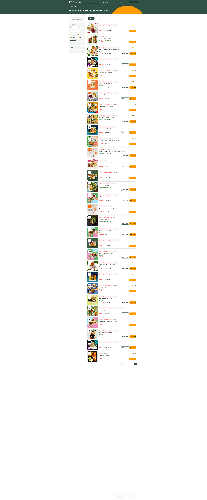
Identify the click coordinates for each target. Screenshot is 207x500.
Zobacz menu (125, 30)
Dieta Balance (102, 242)
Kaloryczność (72, 43)
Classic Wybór (102, 174)
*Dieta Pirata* (110, 128)
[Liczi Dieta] (89, 36)
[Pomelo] (89, 25)
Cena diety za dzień (74, 51)
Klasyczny (101, 276)
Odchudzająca (102, 253)
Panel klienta (124, 2)
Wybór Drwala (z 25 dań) (105, 49)
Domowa (101, 94)
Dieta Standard (102, 162)
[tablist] (94, 18)
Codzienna (101, 196)
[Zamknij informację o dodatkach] (134, 496)
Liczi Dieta (109, 38)
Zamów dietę (132, 2)
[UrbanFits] (89, 70)
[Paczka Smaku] (89, 353)
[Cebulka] (89, 138)
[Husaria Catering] (89, 115)
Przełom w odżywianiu (112, 174)
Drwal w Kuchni (115, 49)
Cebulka (118, 140)
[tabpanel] (112, 193)
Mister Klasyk (102, 106)
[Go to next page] (135, 364)
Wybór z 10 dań (102, 38)
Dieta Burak (108, 196)
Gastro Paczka (108, 83)
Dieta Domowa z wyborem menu (107, 140)
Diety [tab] (91, 18)
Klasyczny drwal (103, 264)
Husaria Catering (110, 117)
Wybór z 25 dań (102, 72)
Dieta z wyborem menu (104, 27)
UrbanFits (110, 72)
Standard (101, 83)
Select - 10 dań (102, 151)
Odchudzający (102, 128)
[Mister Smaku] (89, 104)
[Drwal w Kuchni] (89, 48)
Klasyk (100, 287)
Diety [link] (75, 6)
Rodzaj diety (72, 24)
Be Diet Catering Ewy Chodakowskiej (116, 151)
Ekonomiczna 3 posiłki (104, 321)
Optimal (100, 208)
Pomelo (113, 27)
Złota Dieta (107, 185)
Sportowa (101, 219)
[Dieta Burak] (89, 195)
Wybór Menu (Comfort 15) (105, 230)
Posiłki (71, 47)
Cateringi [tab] (98, 18)
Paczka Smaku (108, 355)
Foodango (71, 6)
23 (132, 363)
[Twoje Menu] (89, 93)
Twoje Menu (107, 94)
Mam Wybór (102, 60)
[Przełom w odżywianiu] (89, 172)
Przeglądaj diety (104, 2)
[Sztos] (89, 59)
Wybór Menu (102, 117)
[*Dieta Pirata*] (89, 127)
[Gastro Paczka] (89, 82)
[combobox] (129, 18)
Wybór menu (102, 298)
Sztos (107, 60)
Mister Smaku (109, 106)
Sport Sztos (101, 343)
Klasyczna (101, 355)
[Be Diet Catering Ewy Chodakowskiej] (89, 149)
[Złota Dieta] (89, 183)
